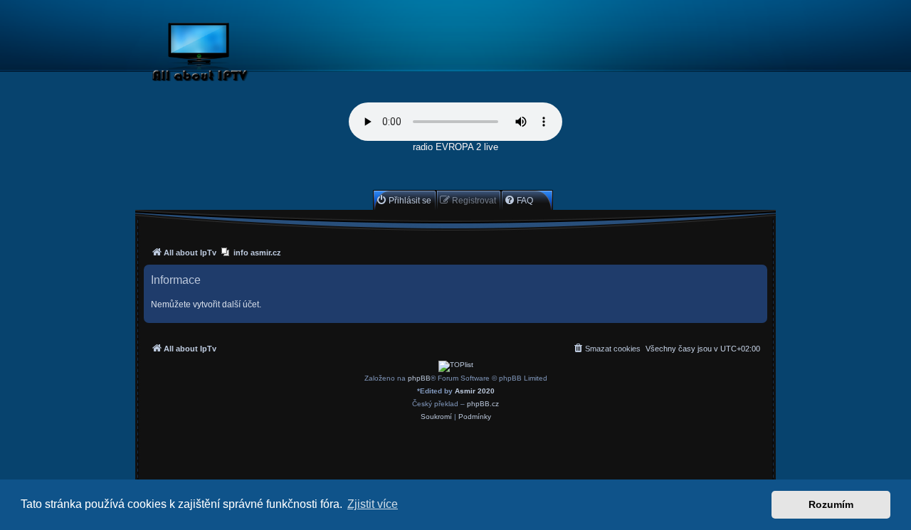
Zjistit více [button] (372, 504)
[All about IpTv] (233, 54)
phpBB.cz (483, 404)
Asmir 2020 (475, 391)
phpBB (419, 378)
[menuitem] (403, 200)
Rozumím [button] (831, 504)
